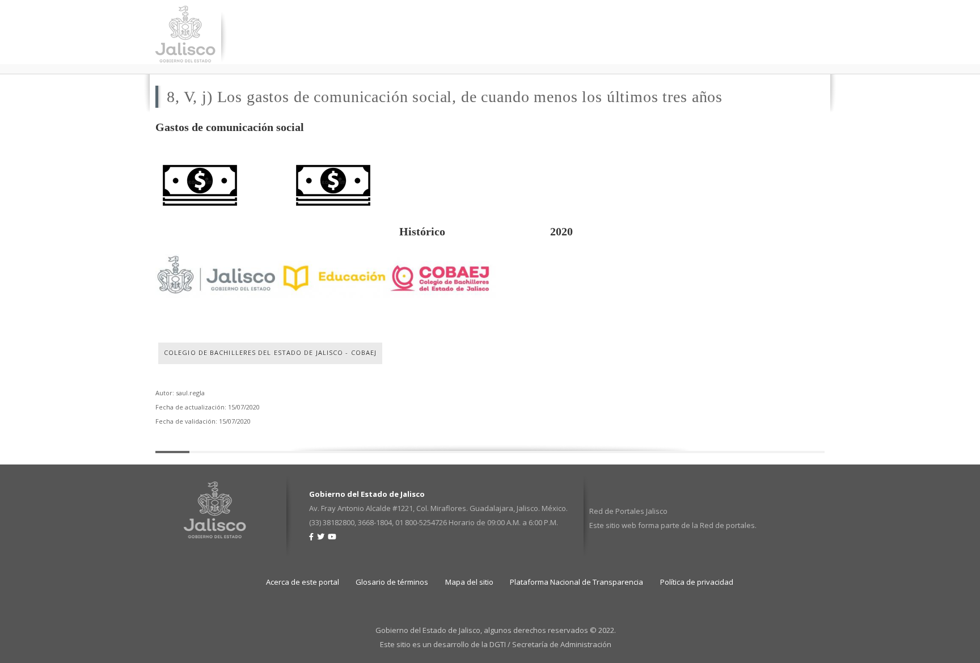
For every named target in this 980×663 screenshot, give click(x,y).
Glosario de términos (392, 582)
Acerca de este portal (302, 582)
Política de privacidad (696, 582)
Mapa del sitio (469, 582)
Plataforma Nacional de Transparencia (576, 582)
